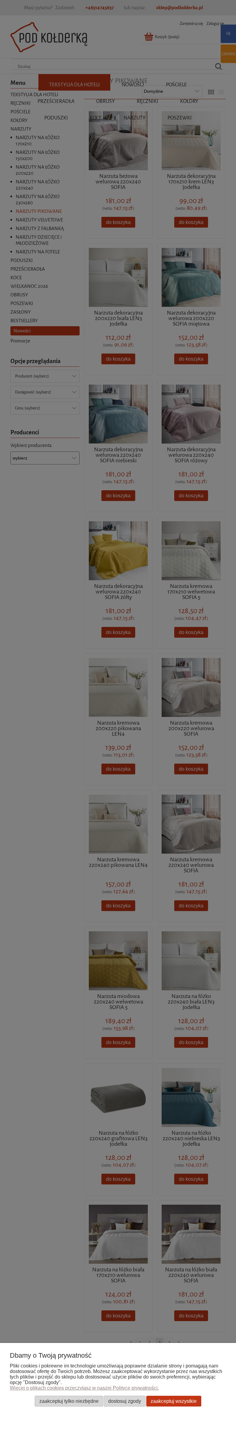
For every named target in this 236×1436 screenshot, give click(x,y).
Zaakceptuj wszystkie (174, 1401)
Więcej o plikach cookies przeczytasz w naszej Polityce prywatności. (84, 1388)
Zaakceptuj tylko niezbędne (69, 1401)
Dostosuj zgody (124, 1401)
